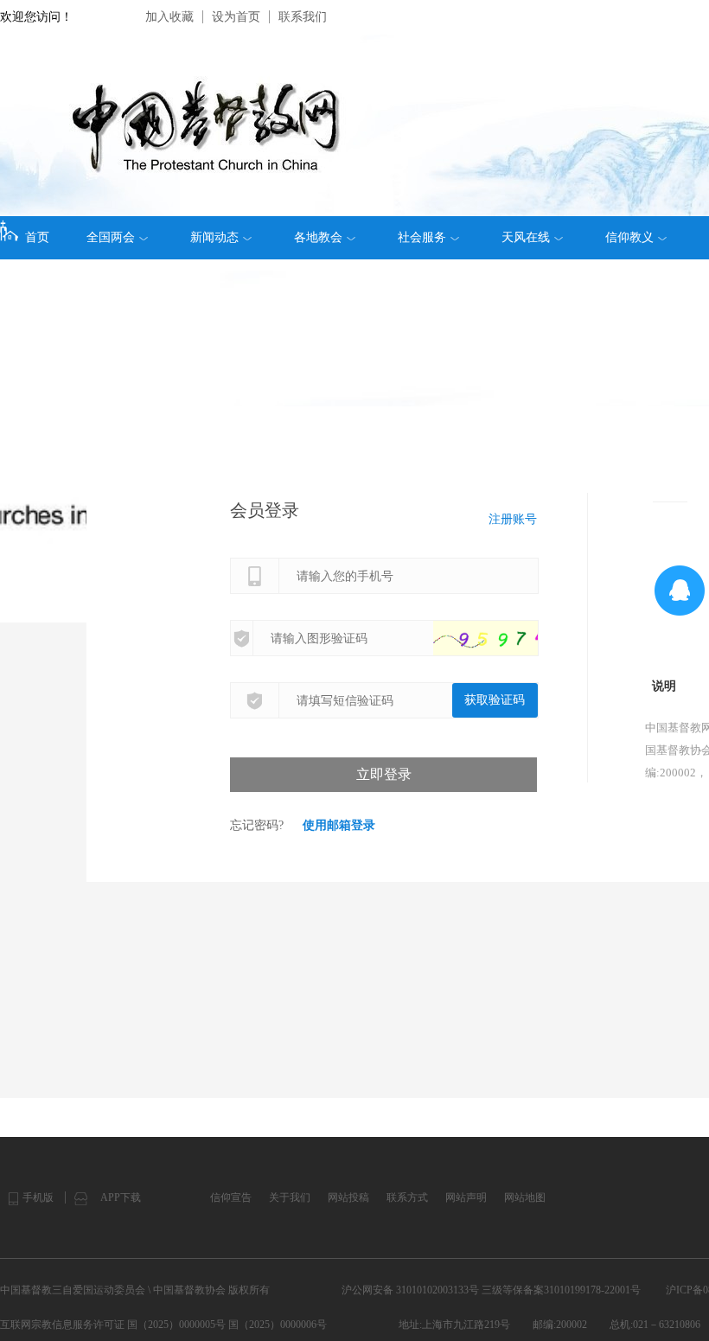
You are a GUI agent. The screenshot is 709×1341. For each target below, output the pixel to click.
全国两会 (110, 237)
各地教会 (318, 237)
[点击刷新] (502, 638)
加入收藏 (169, 16)
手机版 (38, 1197)
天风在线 (525, 237)
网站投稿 (348, 1197)
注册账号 (513, 519)
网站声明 (466, 1197)
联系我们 (302, 16)
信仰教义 (629, 237)
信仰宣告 (231, 1197)
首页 (37, 237)
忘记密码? (257, 825)
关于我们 (289, 1197)
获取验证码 (494, 699)
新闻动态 (214, 237)
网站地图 (525, 1197)
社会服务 (422, 237)
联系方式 (407, 1197)
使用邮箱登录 (339, 825)
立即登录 (384, 774)
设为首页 (236, 16)
